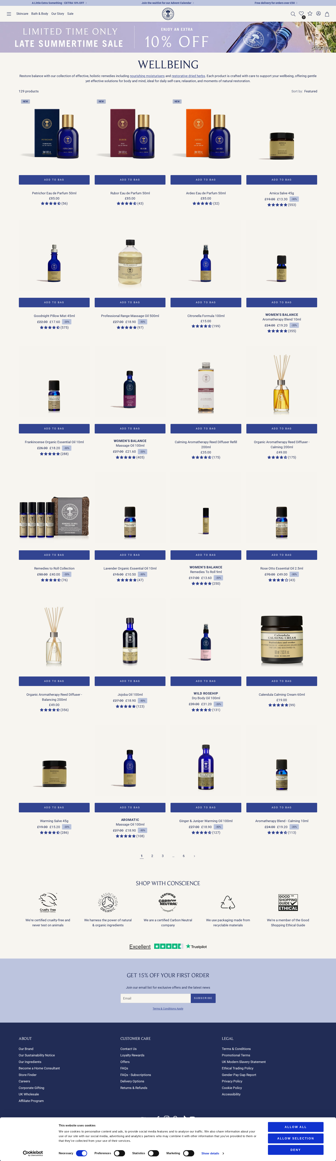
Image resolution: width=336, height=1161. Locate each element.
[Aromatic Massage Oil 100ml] (130, 760)
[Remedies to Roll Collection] (54, 507)
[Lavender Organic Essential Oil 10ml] (130, 507)
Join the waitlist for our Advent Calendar (166, 3)
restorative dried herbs (188, 76)
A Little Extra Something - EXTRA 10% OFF (58, 3)
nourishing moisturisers (147, 76)
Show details (210, 1153)
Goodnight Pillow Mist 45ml (54, 316)
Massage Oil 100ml (130, 445)
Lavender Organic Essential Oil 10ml (130, 568)
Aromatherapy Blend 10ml (281, 319)
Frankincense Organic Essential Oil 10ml (54, 442)
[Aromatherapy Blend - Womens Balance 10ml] (281, 255)
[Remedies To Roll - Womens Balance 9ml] (206, 507)
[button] (9, 14)
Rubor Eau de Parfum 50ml (130, 193)
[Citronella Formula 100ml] (206, 255)
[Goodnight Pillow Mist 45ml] (54, 255)
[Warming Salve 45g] (54, 760)
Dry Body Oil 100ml (206, 698)
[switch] (119, 1153)
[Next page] (194, 856)
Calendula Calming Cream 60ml (282, 694)
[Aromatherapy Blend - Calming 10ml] (281, 760)
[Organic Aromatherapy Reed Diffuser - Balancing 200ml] (54, 634)
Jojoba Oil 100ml (130, 694)
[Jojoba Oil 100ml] (130, 634)
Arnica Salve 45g (282, 193)
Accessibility (231, 1094)
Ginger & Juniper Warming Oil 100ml (206, 821)
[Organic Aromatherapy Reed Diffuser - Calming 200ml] (281, 381)
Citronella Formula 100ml (206, 316)
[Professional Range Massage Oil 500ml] (130, 255)
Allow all (296, 1127)
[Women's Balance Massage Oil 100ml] (130, 381)
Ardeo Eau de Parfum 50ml (206, 193)
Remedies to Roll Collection (54, 568)
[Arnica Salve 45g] (281, 132)
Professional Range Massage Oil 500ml (130, 316)
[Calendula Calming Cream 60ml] (281, 634)
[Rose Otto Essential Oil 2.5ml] (281, 507)
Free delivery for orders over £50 (275, 3)
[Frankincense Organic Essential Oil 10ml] (54, 381)
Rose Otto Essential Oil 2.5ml (281, 568)
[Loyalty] (310, 15)
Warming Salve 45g (54, 821)
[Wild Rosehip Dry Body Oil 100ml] (206, 634)
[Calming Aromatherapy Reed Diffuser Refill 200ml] (206, 381)
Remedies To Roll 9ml (206, 572)
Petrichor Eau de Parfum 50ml (54, 193)
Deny (295, 1149)
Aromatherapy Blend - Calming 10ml (281, 821)
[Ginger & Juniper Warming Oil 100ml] (206, 760)
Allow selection (295, 1138)
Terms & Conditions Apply (168, 1008)
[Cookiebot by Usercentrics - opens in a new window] (33, 1153)
